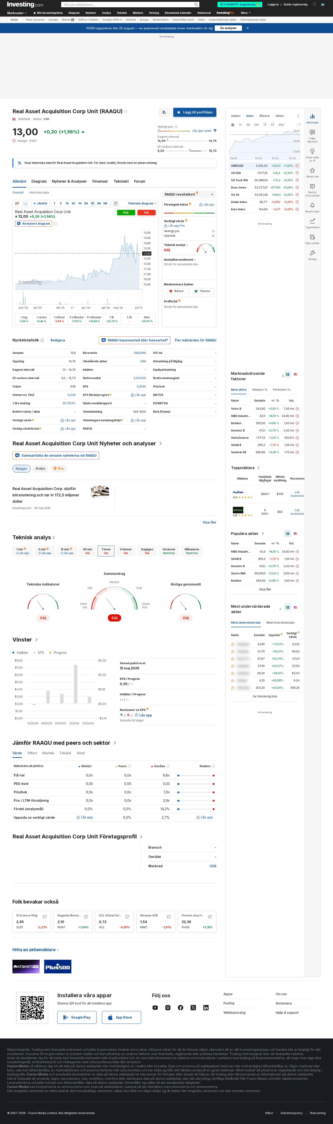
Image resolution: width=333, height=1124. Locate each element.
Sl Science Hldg (26, 915)
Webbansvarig (234, 1012)
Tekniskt (121, 181)
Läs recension (297, 493)
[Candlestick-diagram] (16, 203)
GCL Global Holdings (113, 915)
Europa (144, 19)
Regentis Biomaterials (72, 915)
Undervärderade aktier (222, 19)
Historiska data (39, 192)
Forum (139, 181)
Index (250, 116)
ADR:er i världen (88, 19)
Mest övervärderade (280, 622)
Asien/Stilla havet (183, 19)
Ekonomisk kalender (178, 13)
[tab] (22, 551)
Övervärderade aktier (253, 19)
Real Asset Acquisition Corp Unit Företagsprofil (74, 836)
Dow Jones (238, 187)
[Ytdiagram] (25, 203)
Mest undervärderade (246, 622)
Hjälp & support (287, 1012)
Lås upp (87, 817)
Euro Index (238, 209)
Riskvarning (318, 1113)
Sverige (53, 19)
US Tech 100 (239, 180)
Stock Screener (35, 19)
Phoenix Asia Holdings (197, 915)
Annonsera (284, 1003)
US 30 (235, 194)
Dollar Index (239, 202)
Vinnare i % (259, 389)
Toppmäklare (243, 467)
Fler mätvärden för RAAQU (195, 340)
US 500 (236, 173)
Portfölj (229, 1003)
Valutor (236, 116)
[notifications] (314, 4)
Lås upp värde (201, 130)
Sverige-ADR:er (112, 19)
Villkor (269, 1113)
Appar (228, 994)
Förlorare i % (281, 389)
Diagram (39, 181)
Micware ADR (149, 915)
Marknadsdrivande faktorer (248, 376)
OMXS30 (237, 165)
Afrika (201, 19)
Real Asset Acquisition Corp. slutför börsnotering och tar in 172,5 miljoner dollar (45, 495)
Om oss (281, 994)
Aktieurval (204, 13)
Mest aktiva (238, 389)
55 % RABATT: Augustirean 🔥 (240, 4)
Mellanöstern (161, 19)
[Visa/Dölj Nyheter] (115, 203)
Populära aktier (244, 533)
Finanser (100, 181)
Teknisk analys (31, 537)
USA (213, 866)
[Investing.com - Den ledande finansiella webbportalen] (25, 4)
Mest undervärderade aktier (250, 609)
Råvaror (264, 116)
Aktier (14, 19)
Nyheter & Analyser (69, 181)
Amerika (131, 19)
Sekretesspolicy (292, 1113)
